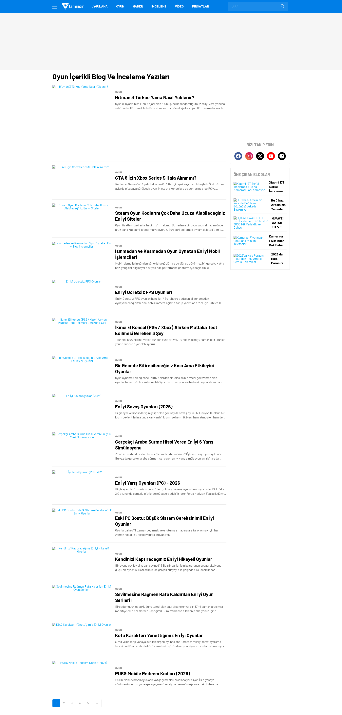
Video (179, 6)
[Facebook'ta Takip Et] (238, 156)
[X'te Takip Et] (260, 156)
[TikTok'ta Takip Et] (282, 156)
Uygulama (99, 6)
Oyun (120, 6)
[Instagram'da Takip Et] (249, 156)
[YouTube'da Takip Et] (271, 156)
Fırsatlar (200, 6)
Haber (138, 6)
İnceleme (158, 6)
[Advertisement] (139, 140)
